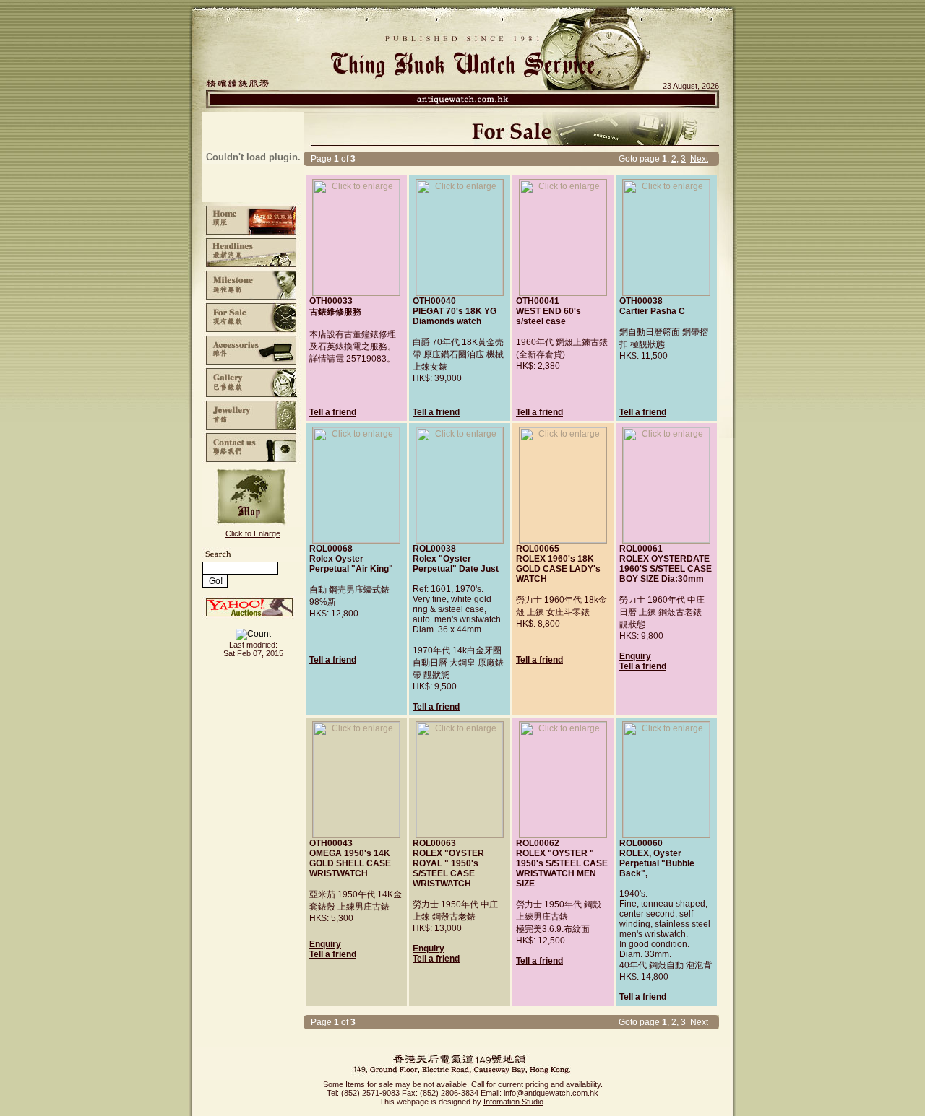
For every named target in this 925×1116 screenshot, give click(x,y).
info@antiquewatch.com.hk (551, 1093)
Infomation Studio (513, 1101)
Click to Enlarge (252, 533)
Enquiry (635, 656)
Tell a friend (332, 412)
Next (699, 159)
